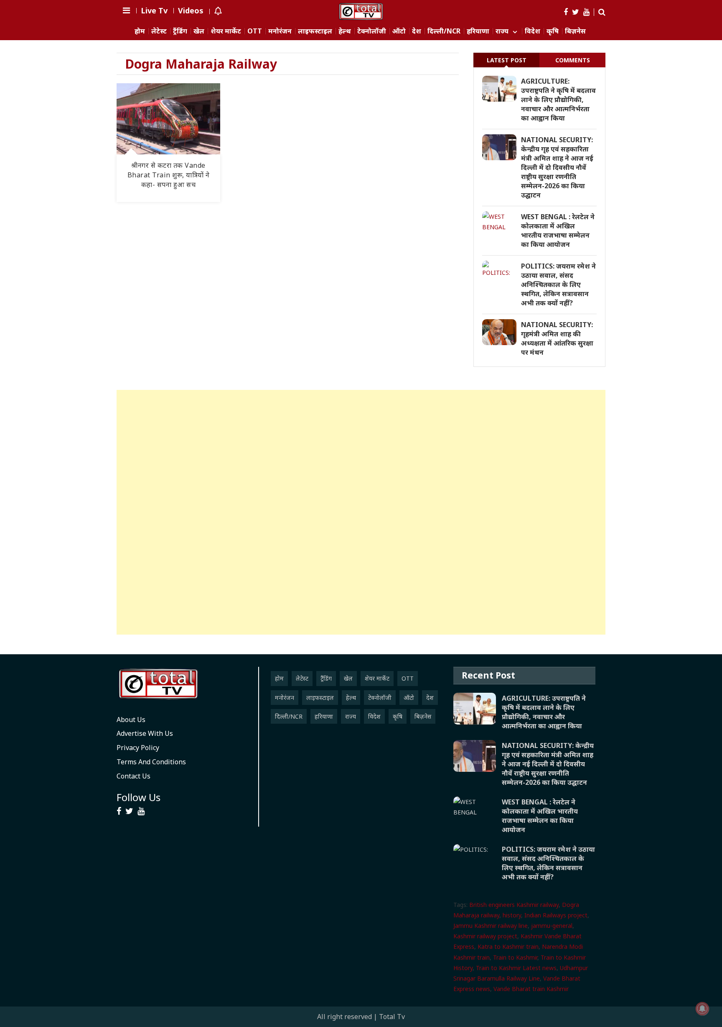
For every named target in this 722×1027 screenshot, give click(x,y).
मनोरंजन (280, 31)
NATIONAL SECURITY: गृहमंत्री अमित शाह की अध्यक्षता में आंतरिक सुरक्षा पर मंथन (557, 338)
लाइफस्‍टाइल (315, 31)
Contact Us (133, 776)
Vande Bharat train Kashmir (531, 989)
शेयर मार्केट (226, 31)
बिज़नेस (575, 31)
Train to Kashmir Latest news (516, 968)
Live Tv (154, 10)
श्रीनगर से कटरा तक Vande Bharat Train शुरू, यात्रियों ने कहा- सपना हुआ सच (168, 175)
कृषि (553, 31)
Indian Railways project (555, 915)
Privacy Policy (138, 747)
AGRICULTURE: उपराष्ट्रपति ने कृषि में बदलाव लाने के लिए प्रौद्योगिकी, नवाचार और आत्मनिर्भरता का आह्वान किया (558, 100)
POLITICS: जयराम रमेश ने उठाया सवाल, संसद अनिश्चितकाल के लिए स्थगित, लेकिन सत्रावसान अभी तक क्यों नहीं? (558, 284)
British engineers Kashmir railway (514, 905)
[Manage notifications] (702, 1008)
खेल (198, 31)
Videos (190, 10)
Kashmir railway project (485, 936)
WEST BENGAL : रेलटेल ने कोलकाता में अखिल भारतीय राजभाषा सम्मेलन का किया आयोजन (558, 230)
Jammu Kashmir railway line (490, 926)
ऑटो (399, 31)
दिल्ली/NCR (443, 31)
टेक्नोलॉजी (371, 31)
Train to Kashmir (515, 957)
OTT (254, 31)
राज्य (502, 31)
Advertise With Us (145, 733)
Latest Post (506, 60)
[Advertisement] (361, 512)
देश (416, 31)
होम (140, 31)
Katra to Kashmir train (508, 946)
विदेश (532, 31)
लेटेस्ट (159, 31)
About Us (131, 719)
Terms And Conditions (151, 761)
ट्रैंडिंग (180, 31)
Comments (572, 60)
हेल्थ (344, 31)
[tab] (506, 60)
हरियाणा (478, 31)
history (512, 915)
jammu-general (551, 926)
